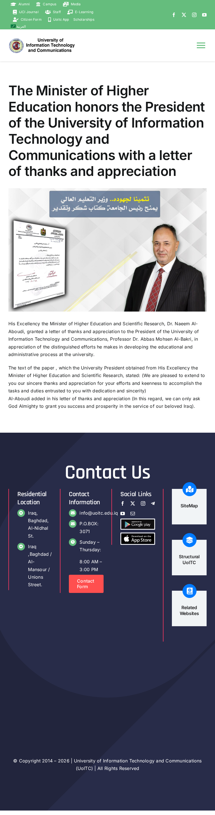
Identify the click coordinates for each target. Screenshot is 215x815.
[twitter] (184, 15)
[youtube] (204, 15)
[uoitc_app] (137, 535)
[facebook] (174, 15)
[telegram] (153, 503)
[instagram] (194, 15)
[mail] (132, 513)
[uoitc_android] (137, 521)
